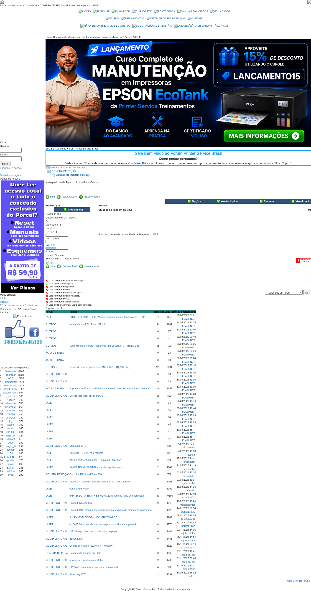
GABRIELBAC (10, 389)
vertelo (10, 428)
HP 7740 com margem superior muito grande (94, 567)
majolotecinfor (187, 504)
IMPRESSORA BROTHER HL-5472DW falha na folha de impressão (106, 495)
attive (192, 576)
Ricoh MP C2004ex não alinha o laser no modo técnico (99, 481)
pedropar (11, 374)
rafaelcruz (10, 403)
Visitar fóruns (302, 580)
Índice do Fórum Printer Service (67, 167)
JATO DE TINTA (55, 352)
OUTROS (51, 324)
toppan (10, 464)
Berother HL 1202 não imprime (86, 452)
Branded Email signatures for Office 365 (91, 367)
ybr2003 (10, 432)
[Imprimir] (52, 262)
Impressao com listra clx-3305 (86, 560)
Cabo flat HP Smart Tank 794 (85, 474)
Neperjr (11, 399)
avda (10, 474)
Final (52, 196)
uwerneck (10, 406)
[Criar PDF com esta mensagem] (47, 262)
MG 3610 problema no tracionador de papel (93, 531)
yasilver (10, 396)
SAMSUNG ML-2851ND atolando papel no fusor (95, 467)
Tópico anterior (69, 196)
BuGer (10, 467)
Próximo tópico (92, 196)
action (10, 424)
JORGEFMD (188, 511)
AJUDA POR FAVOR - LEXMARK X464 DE (93, 517)
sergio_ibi (10, 446)
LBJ (10, 453)
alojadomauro (10, 392)
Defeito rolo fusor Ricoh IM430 (86, 395)
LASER (50, 317)
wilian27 (10, 435)
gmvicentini (189, 469)
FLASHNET (10, 457)
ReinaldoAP (188, 476)
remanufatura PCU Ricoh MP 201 (87, 324)
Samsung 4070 (77, 445)
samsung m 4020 (79, 488)
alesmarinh (189, 569)
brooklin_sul (188, 554)
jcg (10, 421)
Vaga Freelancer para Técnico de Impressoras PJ (96, 345)
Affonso (10, 410)
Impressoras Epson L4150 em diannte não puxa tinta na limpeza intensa (109, 388)
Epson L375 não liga (80, 503)
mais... (290, 580)
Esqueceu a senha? (11, 168)
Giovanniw (10, 371)
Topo (53, 266)
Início (3, 298)
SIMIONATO (11, 385)
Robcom (10, 449)
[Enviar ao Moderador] (303, 260)
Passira (10, 414)
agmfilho (10, 460)
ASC (10, 378)
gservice (10, 417)
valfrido (11, 471)
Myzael (11, 439)
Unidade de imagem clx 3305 (73, 174)
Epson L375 (76, 538)
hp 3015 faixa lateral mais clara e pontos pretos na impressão (103, 524)
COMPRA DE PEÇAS (64, 171)
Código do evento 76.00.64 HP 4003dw (90, 545)
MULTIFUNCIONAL (56, 374)
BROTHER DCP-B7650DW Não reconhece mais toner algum (103, 317)
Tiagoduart (11, 381)
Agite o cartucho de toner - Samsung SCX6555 (95, 460)
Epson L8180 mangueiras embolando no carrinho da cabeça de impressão (110, 510)
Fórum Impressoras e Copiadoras (19, 305)
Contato (4, 301)
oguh (10, 442)
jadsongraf (189, 461)
